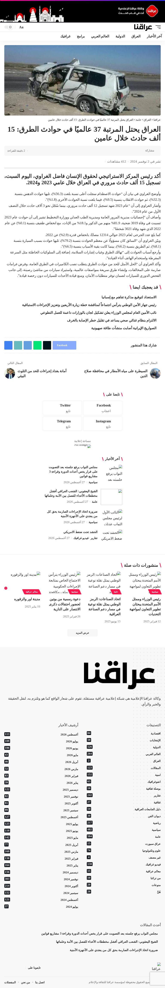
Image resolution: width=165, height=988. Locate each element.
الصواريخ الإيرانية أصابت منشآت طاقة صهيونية (123, 328)
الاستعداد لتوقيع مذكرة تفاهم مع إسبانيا (129, 297)
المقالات (124, 768)
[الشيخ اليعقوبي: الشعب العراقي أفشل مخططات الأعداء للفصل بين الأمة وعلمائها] (111, 497)
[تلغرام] (6, 968)
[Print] (101, 150)
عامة (95, 501)
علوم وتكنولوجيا (124, 850)
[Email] (114, 150)
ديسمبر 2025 (41, 789)
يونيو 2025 (41, 831)
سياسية (93, 482)
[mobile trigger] (157, 27)
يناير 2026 (41, 782)
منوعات (124, 885)
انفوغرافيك (124, 781)
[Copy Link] (107, 150)
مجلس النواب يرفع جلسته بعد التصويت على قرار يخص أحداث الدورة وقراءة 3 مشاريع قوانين (73, 472)
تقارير (94, 538)
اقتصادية (124, 733)
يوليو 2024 (41, 906)
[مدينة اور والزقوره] (22, 582)
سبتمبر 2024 (41, 893)
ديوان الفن (124, 816)
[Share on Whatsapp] (127, 150)
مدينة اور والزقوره (27, 599)
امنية (124, 774)
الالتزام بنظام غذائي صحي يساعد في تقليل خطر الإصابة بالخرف (111, 320)
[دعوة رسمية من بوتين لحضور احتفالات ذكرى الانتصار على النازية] (62, 582)
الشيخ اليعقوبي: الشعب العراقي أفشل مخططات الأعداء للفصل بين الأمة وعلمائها (107, 941)
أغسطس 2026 (41, 734)
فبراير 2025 (41, 858)
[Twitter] (62, 407)
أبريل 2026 (41, 762)
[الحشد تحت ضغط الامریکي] (111, 538)
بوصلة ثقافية (124, 788)
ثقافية (124, 802)
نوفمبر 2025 (41, 796)
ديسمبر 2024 (41, 872)
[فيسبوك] (22, 968)
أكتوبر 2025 (41, 803)
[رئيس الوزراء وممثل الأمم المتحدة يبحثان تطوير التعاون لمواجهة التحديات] (143, 582)
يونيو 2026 (41, 748)
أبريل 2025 (41, 844)
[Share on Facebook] (141, 150)
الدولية (124, 747)
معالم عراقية (32, 592)
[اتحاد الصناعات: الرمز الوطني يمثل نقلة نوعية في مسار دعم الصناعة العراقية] (103, 582)
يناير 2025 (41, 865)
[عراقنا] (143, 27)
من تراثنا (124, 878)
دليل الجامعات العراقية (124, 809)
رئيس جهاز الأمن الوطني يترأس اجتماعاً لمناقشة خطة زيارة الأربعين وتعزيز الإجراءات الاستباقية (89, 305)
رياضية (124, 823)
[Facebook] (102, 407)
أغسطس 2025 (41, 817)
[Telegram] (62, 423)
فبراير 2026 (41, 776)
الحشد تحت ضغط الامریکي (80, 532)
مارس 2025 (41, 851)
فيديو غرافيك (81, 538)
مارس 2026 (41, 769)
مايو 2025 (41, 837)
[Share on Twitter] (134, 150)
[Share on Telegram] (121, 150)
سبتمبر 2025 (41, 810)
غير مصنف (124, 857)
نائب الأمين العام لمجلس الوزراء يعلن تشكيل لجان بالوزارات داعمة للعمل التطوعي (98, 312)
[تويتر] (17, 968)
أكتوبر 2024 (41, 886)
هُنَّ (124, 892)
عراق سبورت (124, 843)
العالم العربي (124, 754)
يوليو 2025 (41, 824)
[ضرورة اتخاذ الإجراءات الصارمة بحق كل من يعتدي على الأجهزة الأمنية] (111, 517)
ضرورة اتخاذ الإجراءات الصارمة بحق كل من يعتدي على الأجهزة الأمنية (114, 950)
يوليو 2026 (41, 741)
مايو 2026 (41, 755)
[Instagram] (102, 423)
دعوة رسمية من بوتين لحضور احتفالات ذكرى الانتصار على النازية (64, 604)
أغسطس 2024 (41, 899)
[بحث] (28, 27)
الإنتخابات (124, 740)
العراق (124, 761)
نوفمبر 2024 (41, 879)
